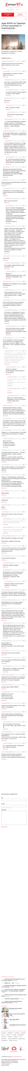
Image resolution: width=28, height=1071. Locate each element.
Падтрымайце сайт (8, 15)
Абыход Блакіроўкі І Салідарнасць (16, 1038)
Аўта (20, 1036)
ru (10, 10)
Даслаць (4, 826)
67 (15, 28)
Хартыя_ (14, 4)
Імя (2, 797)
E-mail (2, 803)
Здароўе (16, 1036)
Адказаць (4, 68)
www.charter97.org (17, 1056)
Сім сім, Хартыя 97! (20, 15)
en (12, 10)
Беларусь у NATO (13, 1040)
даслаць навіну (10, 9)
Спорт (3, 1034)
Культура (8, 1034)
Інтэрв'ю (3, 1036)
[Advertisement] (14, 777)
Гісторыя (14, 1034)
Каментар (3, 809)
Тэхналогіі (9, 1036)
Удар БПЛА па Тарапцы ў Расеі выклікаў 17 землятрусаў (13, 25)
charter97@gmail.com (6, 1063)
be (8, 10)
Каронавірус (4, 1040)
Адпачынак (4, 1038)
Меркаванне (4, 1006)
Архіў (17, 9)
